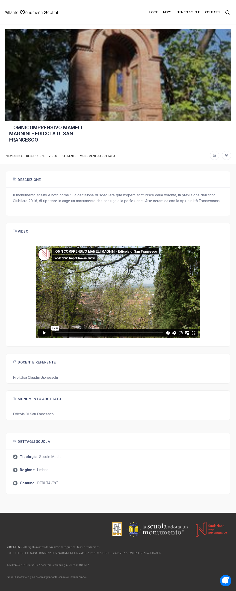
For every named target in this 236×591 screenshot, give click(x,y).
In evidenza (14, 156)
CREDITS (13, 547)
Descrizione (35, 156)
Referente (68, 156)
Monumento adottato (97, 156)
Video (53, 156)
